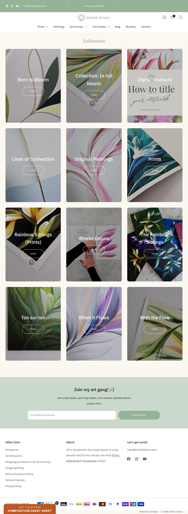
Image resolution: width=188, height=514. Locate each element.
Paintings (58, 26)
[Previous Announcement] (68, 6)
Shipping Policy (15, 468)
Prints (40, 26)
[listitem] (94, 6)
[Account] (164, 17)
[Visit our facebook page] (7, 6)
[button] (30, 509)
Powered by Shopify (149, 511)
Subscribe (139, 415)
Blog (117, 26)
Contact (146, 26)
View (33, 91)
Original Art (73, 460)
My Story (131, 26)
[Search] (180, 17)
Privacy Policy (13, 486)
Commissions (14, 455)
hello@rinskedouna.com (142, 449)
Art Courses (90, 460)
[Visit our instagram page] (12, 6)
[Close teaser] (57, 503)
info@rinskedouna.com (35, 6)
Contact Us (12, 449)
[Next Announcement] (119, 6)
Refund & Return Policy (19, 474)
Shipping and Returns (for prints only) (28, 461)
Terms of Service (15, 480)
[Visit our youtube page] (17, 6)
